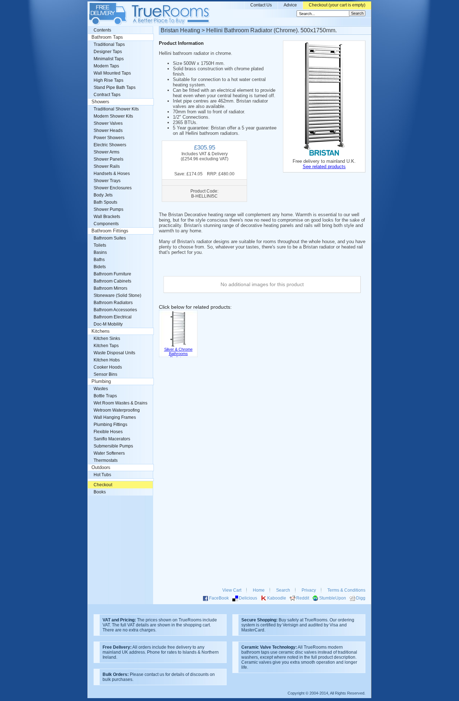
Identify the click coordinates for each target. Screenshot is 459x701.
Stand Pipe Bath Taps (115, 87)
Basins (100, 252)
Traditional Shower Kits (116, 109)
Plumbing (101, 381)
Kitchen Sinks (107, 338)
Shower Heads (108, 130)
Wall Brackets (107, 216)
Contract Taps (107, 94)
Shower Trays (107, 180)
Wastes (101, 388)
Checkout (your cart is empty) (337, 5)
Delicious (248, 598)
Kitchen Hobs (107, 360)
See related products (324, 166)
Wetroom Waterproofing (117, 410)
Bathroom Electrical (113, 316)
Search (283, 590)
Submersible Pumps (113, 446)
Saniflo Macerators (112, 438)
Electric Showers (110, 144)
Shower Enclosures (113, 187)
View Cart (231, 590)
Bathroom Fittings (109, 230)
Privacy (309, 590)
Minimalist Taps (109, 58)
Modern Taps (106, 65)
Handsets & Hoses (112, 173)
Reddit (302, 598)
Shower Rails (107, 166)
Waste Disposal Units (114, 352)
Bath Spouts (105, 202)
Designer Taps (108, 51)
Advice (290, 5)
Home (259, 590)
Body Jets (103, 195)
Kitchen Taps (106, 345)
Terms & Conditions (346, 590)
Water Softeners (109, 453)
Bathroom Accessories (115, 309)
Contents (102, 30)
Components (106, 223)
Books (100, 491)
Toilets (100, 245)
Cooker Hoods (108, 367)
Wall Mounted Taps (112, 73)
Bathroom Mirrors (110, 288)
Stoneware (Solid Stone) (117, 295)
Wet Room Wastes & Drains (120, 403)
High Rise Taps (108, 80)
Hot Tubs (102, 474)
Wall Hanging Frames (115, 417)
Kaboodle (276, 598)
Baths (99, 259)
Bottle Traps (105, 395)
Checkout (103, 484)
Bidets (100, 266)
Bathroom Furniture (112, 273)
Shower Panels (108, 159)
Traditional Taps (109, 44)
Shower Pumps (108, 209)
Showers (100, 101)
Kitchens (100, 331)
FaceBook (219, 598)
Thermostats (106, 460)
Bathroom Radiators (113, 302)
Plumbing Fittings (110, 424)
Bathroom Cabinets (112, 281)
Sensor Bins (105, 374)
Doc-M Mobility (108, 324)
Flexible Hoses (108, 431)
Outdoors (100, 467)
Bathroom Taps (107, 37)
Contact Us (261, 5)
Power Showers (109, 137)
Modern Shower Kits (113, 116)
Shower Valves (108, 123)
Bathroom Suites (110, 238)
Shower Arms (106, 152)
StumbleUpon (332, 598)
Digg (360, 598)
